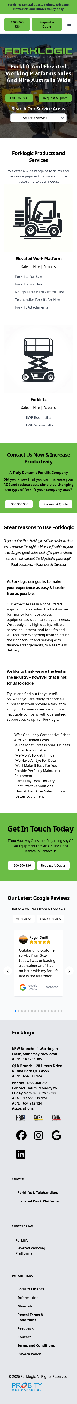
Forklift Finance (31, 1289)
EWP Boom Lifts (38, 417)
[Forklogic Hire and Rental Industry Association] (20, 1118)
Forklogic (28, 1376)
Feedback (26, 1328)
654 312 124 (32, 1076)
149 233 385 (32, 1059)
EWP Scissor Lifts (39, 425)
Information (28, 1297)
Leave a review (50, 919)
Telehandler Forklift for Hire (37, 299)
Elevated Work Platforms (39, 1201)
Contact (24, 1337)
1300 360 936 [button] (17, 24)
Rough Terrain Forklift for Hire (39, 292)
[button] (69, 24)
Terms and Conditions (36, 1345)
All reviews (23, 919)
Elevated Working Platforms (30, 1251)
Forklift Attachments (31, 307)
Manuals (25, 1306)
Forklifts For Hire (28, 284)
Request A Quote (47, 24)
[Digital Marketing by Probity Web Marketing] (27, 1386)
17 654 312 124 (35, 1098)
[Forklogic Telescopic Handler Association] (56, 1118)
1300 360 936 (37, 1082)
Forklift (21, 1240)
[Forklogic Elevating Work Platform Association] (38, 1118)
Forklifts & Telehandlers (38, 1192)
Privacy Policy (29, 1354)
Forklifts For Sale (28, 276)
